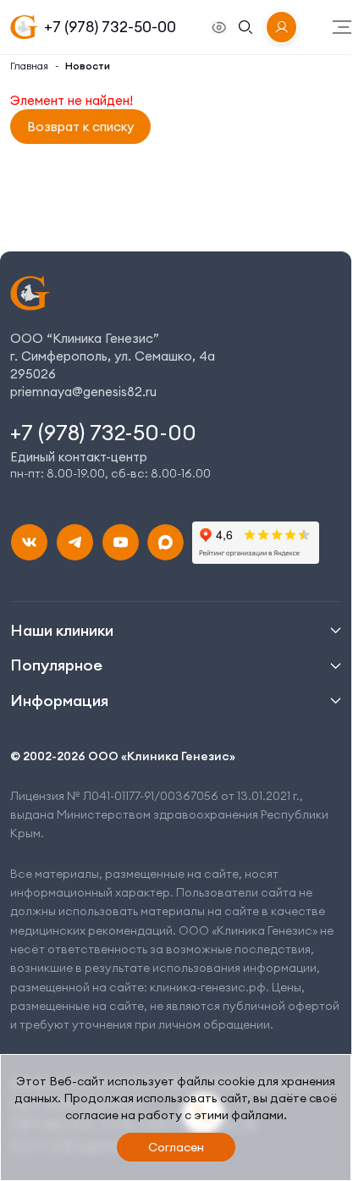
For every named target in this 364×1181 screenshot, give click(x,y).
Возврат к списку (80, 127)
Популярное (56, 665)
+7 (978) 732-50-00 (110, 26)
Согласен (176, 1147)
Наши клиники (61, 630)
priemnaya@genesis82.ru (83, 392)
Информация (59, 700)
